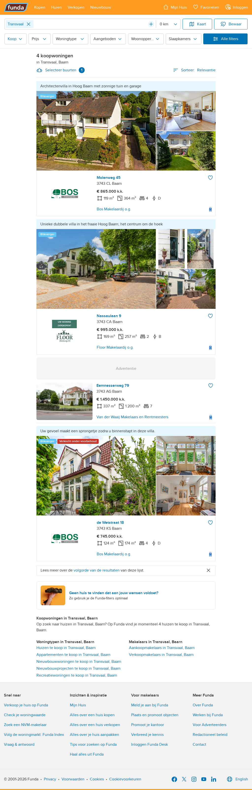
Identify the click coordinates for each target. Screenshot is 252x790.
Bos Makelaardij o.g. (114, 209)
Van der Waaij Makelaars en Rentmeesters (132, 417)
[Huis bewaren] (210, 178)
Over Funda (203, 705)
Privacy (50, 779)
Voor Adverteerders (209, 724)
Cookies (97, 779)
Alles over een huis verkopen (95, 724)
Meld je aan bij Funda (149, 705)
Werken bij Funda (208, 715)
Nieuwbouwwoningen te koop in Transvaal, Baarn (78, 661)
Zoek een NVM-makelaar (25, 724)
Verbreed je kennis (147, 734)
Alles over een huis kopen (92, 715)
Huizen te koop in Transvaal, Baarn (66, 647)
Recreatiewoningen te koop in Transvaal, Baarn (76, 675)
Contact (199, 744)
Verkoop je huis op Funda (26, 705)
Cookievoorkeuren (125, 779)
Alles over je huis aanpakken (94, 734)
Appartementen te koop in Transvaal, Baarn (73, 654)
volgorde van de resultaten (97, 570)
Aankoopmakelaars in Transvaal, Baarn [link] (162, 647)
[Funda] (16, 7)
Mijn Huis (78, 705)
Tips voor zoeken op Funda (93, 744)
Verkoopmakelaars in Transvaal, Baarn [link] (161, 654)
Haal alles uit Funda (87, 754)
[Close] (29, 24)
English (242, 779)
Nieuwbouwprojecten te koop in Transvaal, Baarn (78, 668)
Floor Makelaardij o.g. (115, 347)
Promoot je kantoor (147, 724)
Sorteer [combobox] (198, 70)
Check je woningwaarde (25, 715)
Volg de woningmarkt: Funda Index (34, 734)
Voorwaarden (73, 779)
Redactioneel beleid (210, 734)
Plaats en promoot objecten (154, 715)
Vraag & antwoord (19, 744)
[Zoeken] (151, 24)
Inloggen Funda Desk (149, 744)
